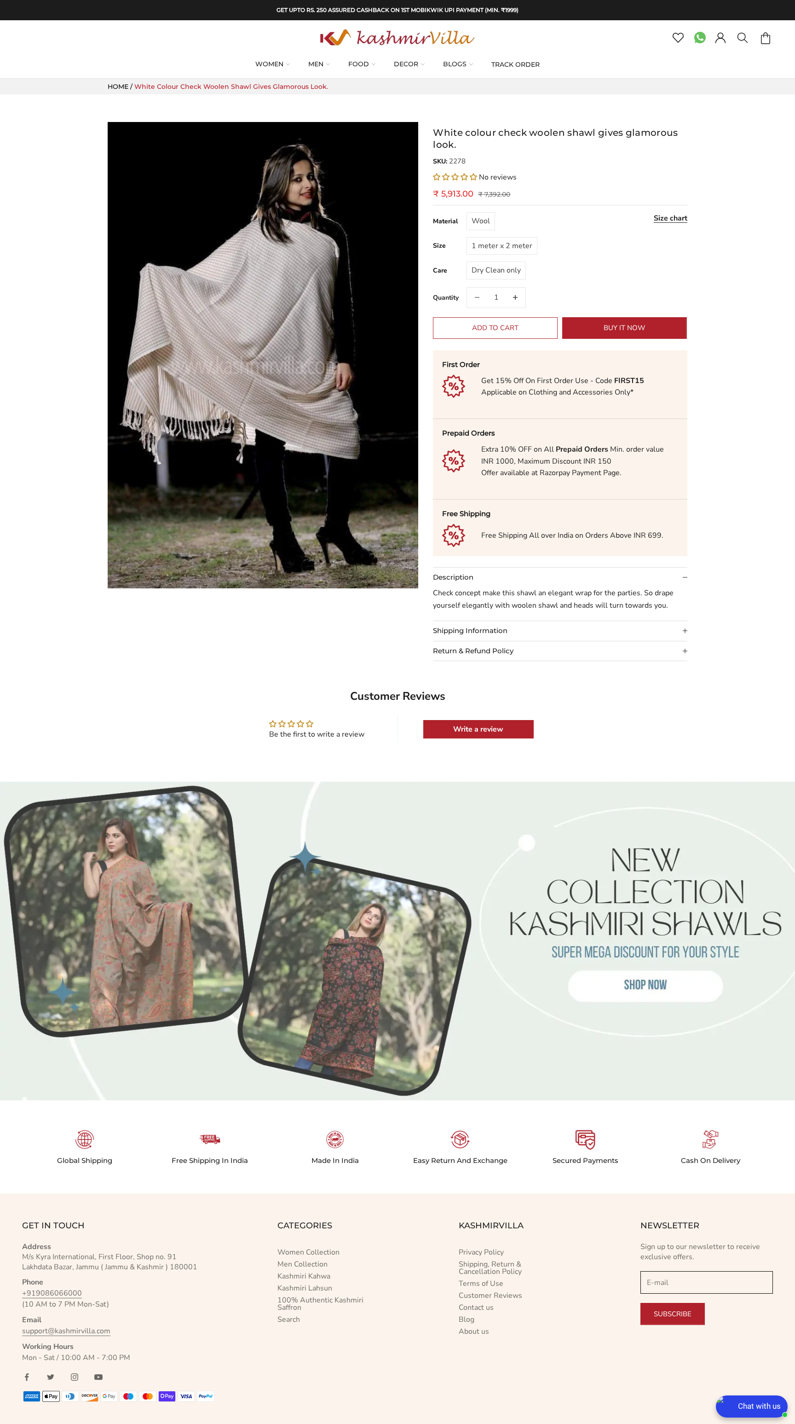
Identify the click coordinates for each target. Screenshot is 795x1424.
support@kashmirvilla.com (66, 1331)
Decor (406, 64)
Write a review (478, 729)
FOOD (358, 64)
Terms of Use (481, 1284)
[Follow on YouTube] (98, 1377)
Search (288, 1319)
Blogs (455, 64)
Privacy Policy (481, 1252)
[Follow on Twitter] (50, 1377)
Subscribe (672, 1314)
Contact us (476, 1307)
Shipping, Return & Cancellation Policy (490, 1268)
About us (474, 1331)
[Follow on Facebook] (26, 1377)
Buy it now (624, 327)
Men (315, 64)
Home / (121, 86)
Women (269, 64)
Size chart (670, 218)
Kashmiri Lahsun (304, 1288)
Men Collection (302, 1264)
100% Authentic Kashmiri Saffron (320, 1304)
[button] (455, 177)
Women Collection (308, 1252)
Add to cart (495, 327)
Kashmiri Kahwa (303, 1276)
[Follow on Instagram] (74, 1377)
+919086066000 (52, 1293)
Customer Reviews (490, 1295)
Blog (466, 1319)
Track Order (515, 64)
